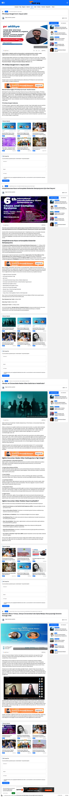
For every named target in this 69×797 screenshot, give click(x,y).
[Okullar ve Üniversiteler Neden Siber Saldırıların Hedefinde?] (9, 325)
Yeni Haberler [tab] (63, 23)
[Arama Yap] (67, 3)
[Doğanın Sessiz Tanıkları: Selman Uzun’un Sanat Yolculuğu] (58, 38)
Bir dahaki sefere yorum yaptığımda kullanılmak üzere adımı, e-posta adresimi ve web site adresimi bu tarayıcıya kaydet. (24, 178)
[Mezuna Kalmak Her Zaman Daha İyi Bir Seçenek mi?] (39, 144)
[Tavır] (34, 2)
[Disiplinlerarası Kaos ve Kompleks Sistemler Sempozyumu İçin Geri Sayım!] (9, 732)
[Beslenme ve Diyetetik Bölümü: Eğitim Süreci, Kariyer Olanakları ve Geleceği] (39, 339)
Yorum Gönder (6, 180)
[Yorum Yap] (34, 50)
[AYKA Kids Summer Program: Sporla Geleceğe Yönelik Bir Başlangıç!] (9, 339)
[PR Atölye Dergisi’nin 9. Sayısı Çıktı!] (39, 555)
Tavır (6, 17)
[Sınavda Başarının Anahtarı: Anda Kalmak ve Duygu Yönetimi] (39, 130)
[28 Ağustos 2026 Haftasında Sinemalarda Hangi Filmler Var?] (58, 27)
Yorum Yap (60, 795)
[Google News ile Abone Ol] (6, 51)
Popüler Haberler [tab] (54, 23)
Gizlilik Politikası (5, 793)
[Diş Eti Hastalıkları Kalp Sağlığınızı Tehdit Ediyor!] (58, 44)
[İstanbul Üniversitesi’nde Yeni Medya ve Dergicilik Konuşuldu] (24, 555)
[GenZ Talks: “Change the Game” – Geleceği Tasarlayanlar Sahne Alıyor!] (9, 144)
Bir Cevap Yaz (6, 156)
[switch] (3, 3)
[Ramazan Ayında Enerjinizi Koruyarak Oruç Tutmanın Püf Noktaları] (58, 33)
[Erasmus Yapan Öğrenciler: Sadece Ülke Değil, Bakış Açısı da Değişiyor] (24, 144)
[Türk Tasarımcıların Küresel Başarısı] (58, 50)
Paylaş (67, 795)
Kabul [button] (13, 793)
